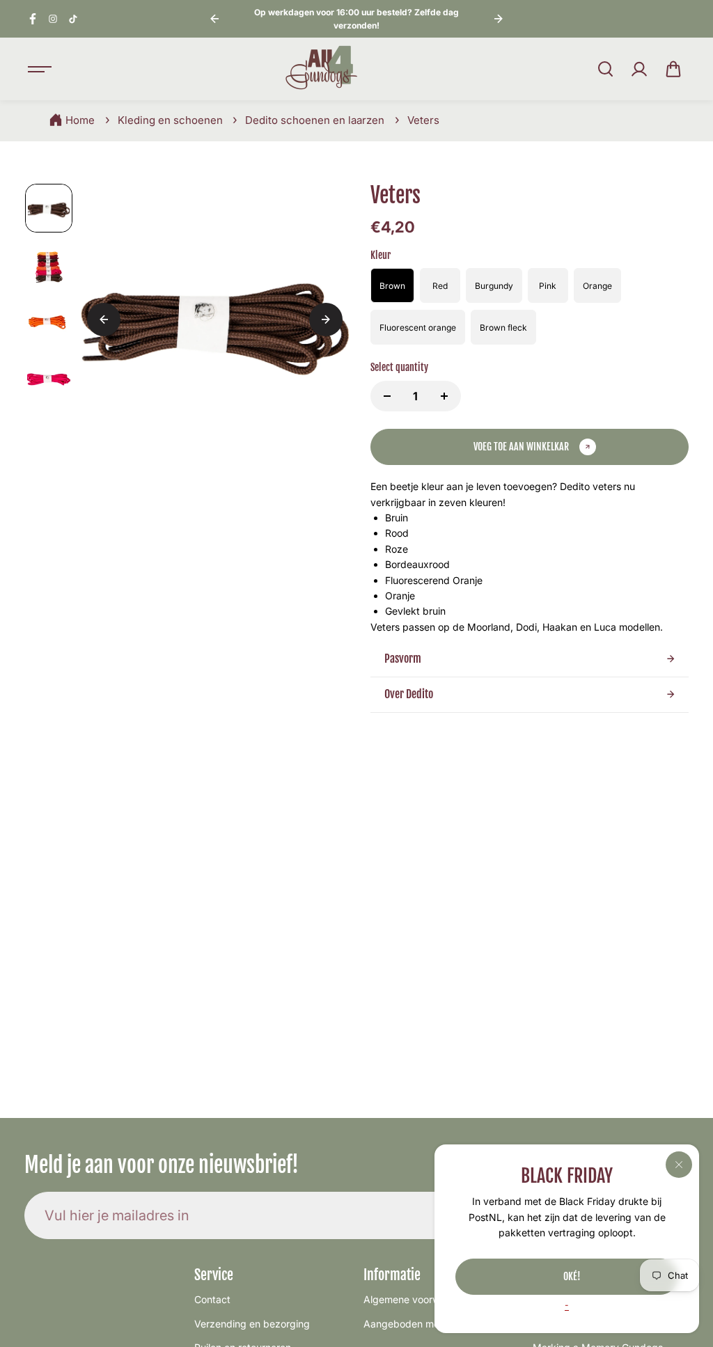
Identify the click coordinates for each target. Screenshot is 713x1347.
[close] (679, 1164)
